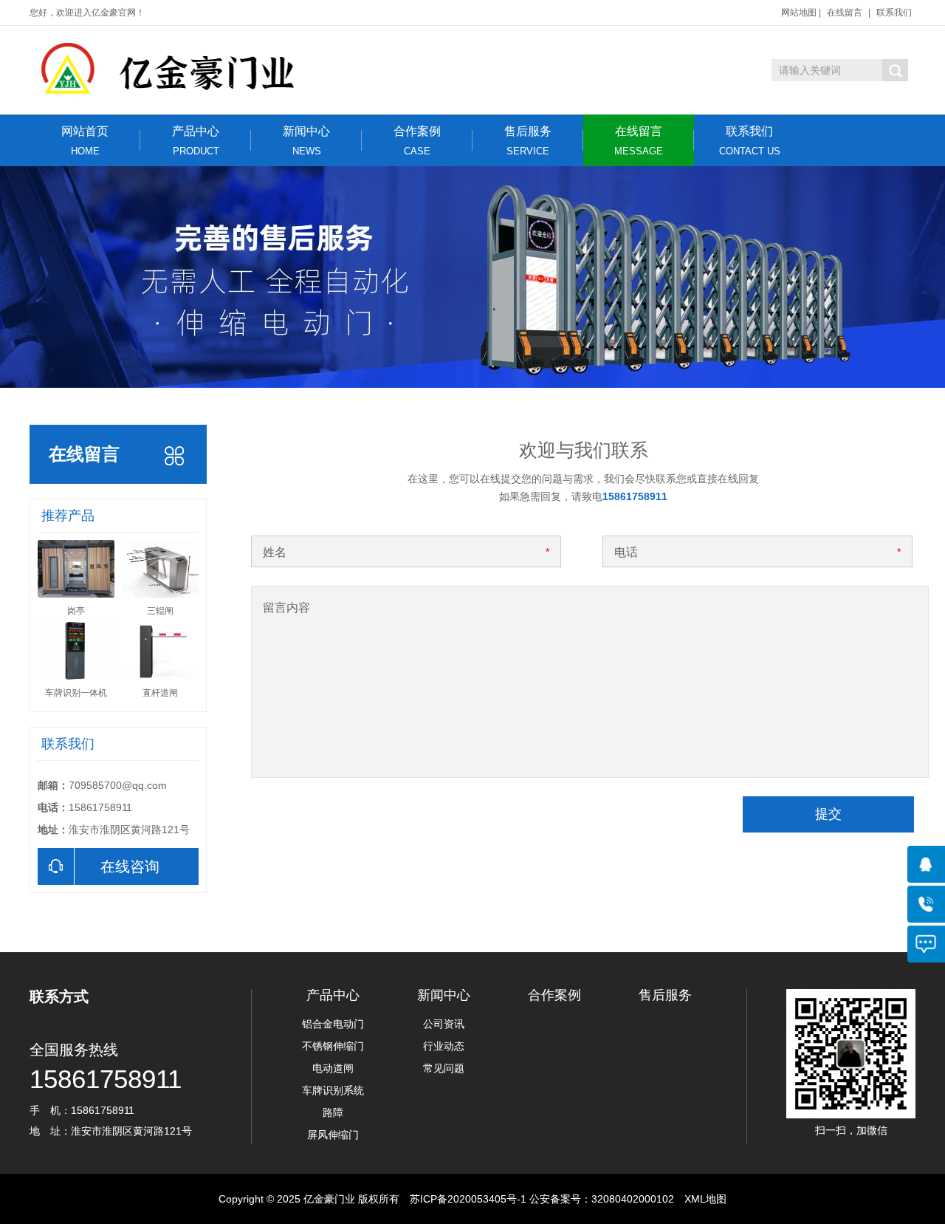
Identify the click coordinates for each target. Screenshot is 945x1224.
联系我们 (894, 12)
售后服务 (527, 141)
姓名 (274, 552)
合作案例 (417, 141)
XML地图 (705, 1199)
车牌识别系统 (333, 1090)
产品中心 (195, 141)
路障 (333, 1112)
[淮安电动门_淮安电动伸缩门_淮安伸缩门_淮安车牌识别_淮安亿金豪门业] (220, 70)
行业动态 (443, 1046)
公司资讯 (443, 1024)
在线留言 (844, 12)
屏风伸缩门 (333, 1134)
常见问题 (443, 1068)
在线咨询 (129, 866)
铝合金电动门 (333, 1024)
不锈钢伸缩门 (333, 1046)
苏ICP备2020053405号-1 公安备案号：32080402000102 (542, 1199)
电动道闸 (333, 1068)
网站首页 (85, 141)
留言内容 (286, 607)
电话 (626, 552)
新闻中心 (306, 141)
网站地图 (799, 12)
